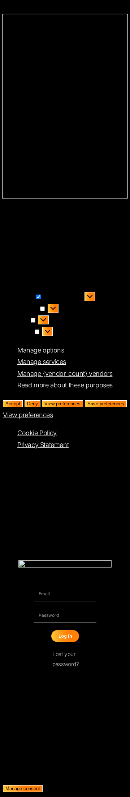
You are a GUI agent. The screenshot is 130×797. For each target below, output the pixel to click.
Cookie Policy (37, 433)
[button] (65, 106)
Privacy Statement (43, 444)
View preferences (62, 403)
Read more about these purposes (65, 385)
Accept (12, 403)
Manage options (40, 350)
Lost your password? (65, 659)
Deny (32, 403)
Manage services (41, 361)
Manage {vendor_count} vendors (64, 373)
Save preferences (105, 403)
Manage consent (22, 788)
